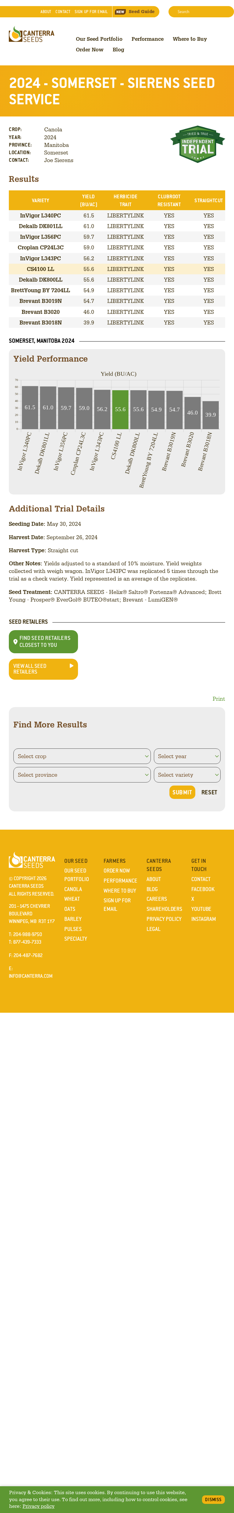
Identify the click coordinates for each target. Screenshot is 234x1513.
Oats (69, 909)
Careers (157, 899)
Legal (154, 929)
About (46, 11)
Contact (63, 11)
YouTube (201, 909)
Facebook (202, 889)
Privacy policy (39, 1506)
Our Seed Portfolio (99, 39)
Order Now (90, 49)
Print (219, 698)
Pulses (73, 929)
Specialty (75, 938)
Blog (118, 49)
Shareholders (164, 909)
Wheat (72, 899)
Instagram (203, 919)
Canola (73, 889)
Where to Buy (190, 39)
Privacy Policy (164, 919)
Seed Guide (142, 11)
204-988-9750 (27, 934)
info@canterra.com (31, 976)
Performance (148, 39)
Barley (73, 919)
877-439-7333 (27, 942)
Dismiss (213, 1499)
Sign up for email (91, 11)
